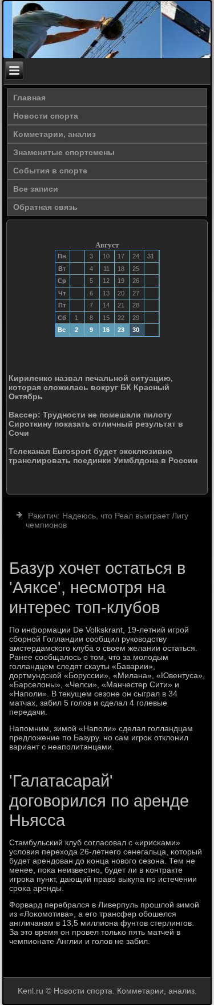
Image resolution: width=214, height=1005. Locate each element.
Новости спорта (45, 115)
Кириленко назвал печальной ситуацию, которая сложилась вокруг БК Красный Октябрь (91, 387)
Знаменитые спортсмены (64, 152)
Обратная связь (45, 207)
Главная (29, 97)
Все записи (35, 188)
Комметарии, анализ (54, 134)
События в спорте (50, 170)
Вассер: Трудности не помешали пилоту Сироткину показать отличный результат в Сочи (96, 423)
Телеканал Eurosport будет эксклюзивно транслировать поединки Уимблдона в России (103, 456)
